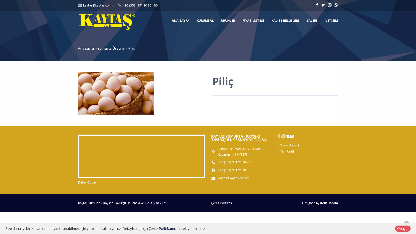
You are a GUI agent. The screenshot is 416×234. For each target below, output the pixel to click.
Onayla (402, 228)
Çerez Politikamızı (163, 228)
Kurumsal (205, 20)
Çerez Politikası (221, 203)
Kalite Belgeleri (285, 20)
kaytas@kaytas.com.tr (98, 5)
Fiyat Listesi (253, 20)
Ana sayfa (180, 20)
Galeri (311, 20)
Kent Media (329, 203)
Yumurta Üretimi (111, 48)
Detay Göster (87, 182)
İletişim (331, 20)
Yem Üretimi (288, 151)
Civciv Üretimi (289, 145)
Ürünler (228, 20)
